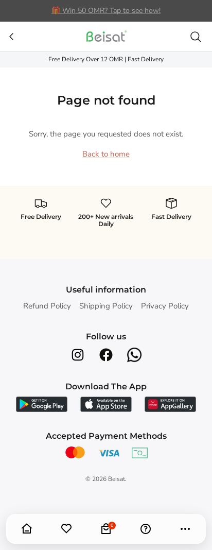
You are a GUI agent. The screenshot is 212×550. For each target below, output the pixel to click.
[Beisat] (106, 36)
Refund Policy (47, 306)
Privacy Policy (165, 306)
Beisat (116, 479)
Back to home (106, 154)
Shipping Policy (106, 306)
